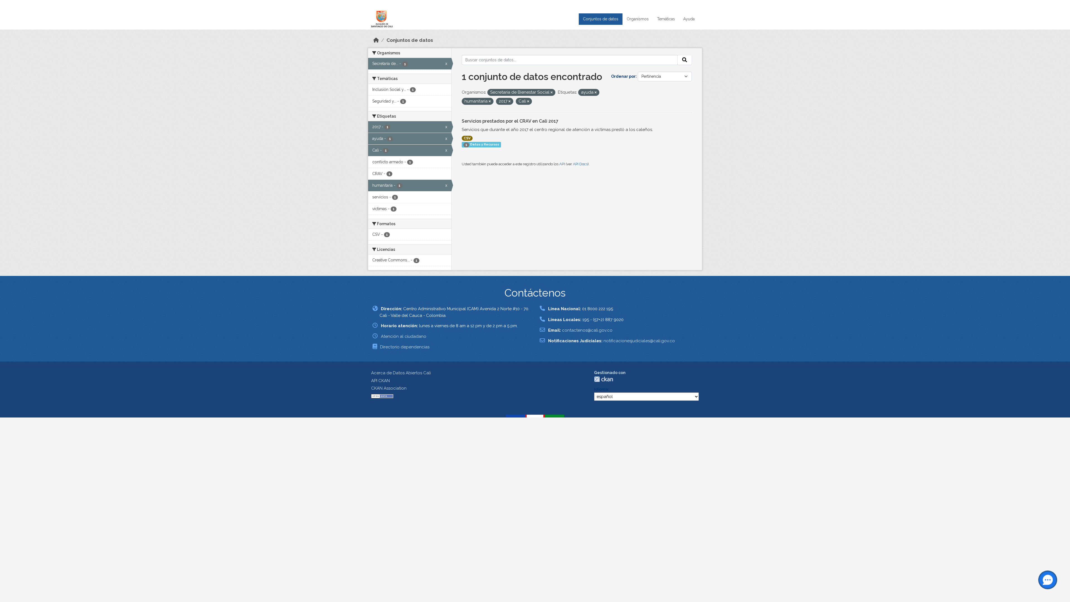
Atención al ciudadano (403, 336)
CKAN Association (389, 388)
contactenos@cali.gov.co (587, 330)
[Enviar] (684, 60)
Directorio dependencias (404, 346)
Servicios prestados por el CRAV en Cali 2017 (510, 121)
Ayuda (689, 19)
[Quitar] (552, 92)
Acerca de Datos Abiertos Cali (401, 372)
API (562, 164)
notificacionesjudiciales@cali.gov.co (639, 340)
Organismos (638, 19)
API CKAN (380, 380)
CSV (467, 138)
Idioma (601, 389)
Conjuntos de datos (600, 19)
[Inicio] (376, 40)
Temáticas (666, 19)
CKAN (603, 379)
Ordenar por (623, 76)
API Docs (580, 164)
